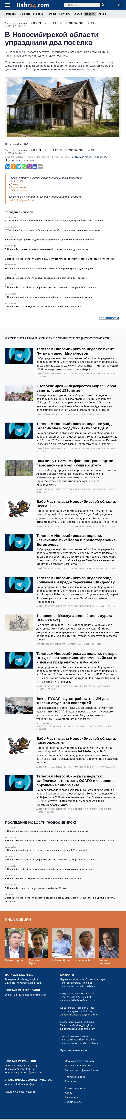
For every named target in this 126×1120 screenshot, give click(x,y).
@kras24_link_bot (82, 1011)
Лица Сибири (18, 919)
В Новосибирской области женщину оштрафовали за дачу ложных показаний (48, 297)
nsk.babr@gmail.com (22, 200)
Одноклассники (20, 190)
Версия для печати (82, 157)
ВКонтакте (18, 187)
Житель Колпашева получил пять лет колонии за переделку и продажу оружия (49, 268)
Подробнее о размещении (20, 1091)
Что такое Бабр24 (75, 1077)
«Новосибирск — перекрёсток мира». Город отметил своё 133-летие (76, 388)
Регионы (11, 13)
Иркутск (68, 726)
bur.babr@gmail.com (83, 986)
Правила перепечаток (78, 1065)
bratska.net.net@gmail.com (31, 994)
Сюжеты (25, 13)
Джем (14, 184)
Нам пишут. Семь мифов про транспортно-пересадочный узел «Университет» (75, 463)
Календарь (71, 1097)
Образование (56, 726)
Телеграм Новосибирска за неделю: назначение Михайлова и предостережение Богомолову (76, 540)
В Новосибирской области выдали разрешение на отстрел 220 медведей (46, 278)
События (84, 374)
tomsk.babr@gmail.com (84, 1043)
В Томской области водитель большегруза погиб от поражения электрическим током (52, 230)
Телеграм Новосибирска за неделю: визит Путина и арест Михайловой (75, 351)
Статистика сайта (75, 1088)
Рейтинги (64, 13)
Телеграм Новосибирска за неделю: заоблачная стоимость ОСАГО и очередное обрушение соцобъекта (76, 780)
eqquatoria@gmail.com (29, 1072)
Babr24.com (39, 23)
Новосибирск (74, 23)
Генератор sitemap (79, 1113)
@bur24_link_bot (82, 982)
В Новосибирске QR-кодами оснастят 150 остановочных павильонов (43, 306)
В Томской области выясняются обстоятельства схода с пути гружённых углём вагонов (54, 220)
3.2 (25, 1113)
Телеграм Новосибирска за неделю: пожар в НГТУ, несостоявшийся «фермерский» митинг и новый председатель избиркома (78, 658)
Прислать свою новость (73, 1050)
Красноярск (80, 726)
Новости (90, 13)
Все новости (109, 318)
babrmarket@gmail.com (29, 1084)
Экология (85, 489)
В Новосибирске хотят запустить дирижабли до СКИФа (35, 888)
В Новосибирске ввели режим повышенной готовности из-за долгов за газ (46, 249)
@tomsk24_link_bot (83, 1039)
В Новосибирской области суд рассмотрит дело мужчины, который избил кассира (51, 287)
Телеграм (17, 181)
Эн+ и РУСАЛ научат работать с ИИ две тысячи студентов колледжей (72, 701)
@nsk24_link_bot (82, 1025)
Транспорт (73, 489)
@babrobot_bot (26, 1069)
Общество (56, 23)
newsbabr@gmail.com (29, 982)
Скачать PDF (102, 157)
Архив (102, 13)
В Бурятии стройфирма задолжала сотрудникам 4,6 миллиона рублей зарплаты (50, 239)
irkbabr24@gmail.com (83, 1000)
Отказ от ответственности (80, 1061)
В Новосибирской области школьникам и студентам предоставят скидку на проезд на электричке (59, 258)
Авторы (51, 13)
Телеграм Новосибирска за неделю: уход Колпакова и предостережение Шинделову (75, 580)
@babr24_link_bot (27, 979)
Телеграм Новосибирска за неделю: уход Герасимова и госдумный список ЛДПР (74, 426)
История (71, 644)
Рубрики (38, 13)
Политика (73, 374)
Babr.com (32, 5)
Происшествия (87, 686)
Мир (79, 644)
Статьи (78, 13)
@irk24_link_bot (81, 997)
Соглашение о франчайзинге (82, 1070)
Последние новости (19, 212)
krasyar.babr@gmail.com (85, 1014)
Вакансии (70, 1081)
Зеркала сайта (73, 1102)
